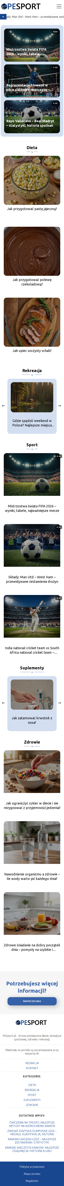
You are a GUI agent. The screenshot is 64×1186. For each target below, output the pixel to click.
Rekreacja (32, 370)
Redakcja (32, 1063)
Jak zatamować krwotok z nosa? (32, 720)
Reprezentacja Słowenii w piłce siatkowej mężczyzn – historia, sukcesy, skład (28, 87)
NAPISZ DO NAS (32, 1001)
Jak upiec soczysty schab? (32, 351)
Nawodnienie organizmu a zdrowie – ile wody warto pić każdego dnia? (32, 876)
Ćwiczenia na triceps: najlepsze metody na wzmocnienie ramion (32, 1124)
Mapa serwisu (32, 1173)
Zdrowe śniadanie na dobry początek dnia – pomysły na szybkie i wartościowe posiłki (32, 947)
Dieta (32, 147)
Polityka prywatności (31, 1166)
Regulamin (32, 1180)
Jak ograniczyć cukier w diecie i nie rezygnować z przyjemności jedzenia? (32, 805)
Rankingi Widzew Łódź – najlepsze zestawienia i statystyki (32, 1141)
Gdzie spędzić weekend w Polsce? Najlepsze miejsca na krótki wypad (32, 423)
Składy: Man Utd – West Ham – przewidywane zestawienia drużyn (32, 579)
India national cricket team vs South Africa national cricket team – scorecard (32, 650)
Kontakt (32, 1068)
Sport (32, 444)
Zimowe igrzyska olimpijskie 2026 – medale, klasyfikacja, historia (31, 1132)
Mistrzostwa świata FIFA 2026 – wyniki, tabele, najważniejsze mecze (26, 51)
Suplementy (32, 668)
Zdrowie (32, 742)
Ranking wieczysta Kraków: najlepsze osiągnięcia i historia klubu (32, 1149)
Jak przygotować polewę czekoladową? (32, 282)
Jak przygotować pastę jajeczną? (32, 209)
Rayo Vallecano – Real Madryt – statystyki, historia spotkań (30, 123)
